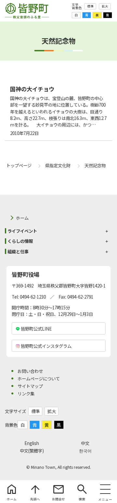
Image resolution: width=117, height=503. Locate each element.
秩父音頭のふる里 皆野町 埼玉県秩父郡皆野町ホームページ (27, 11)
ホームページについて (39, 378)
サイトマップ (30, 386)
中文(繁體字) (32, 450)
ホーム (22, 218)
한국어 (85, 450)
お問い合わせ (30, 371)
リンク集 (26, 393)
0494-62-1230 (33, 296)
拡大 (105, 6)
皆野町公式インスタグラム (46, 346)
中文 (85, 443)
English (31, 443)
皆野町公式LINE (36, 328)
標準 (90, 6)
